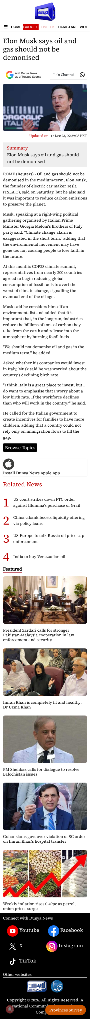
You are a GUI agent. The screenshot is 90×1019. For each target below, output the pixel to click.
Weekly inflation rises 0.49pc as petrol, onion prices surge (39, 906)
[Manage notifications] (10, 1009)
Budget (30, 27)
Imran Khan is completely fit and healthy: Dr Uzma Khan (42, 704)
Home (16, 27)
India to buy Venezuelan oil (39, 556)
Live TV (47, 27)
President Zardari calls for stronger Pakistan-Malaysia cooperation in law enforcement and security (38, 634)
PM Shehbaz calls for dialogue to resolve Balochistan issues (41, 772)
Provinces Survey (65, 1010)
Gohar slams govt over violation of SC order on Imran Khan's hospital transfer (44, 839)
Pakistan (67, 27)
